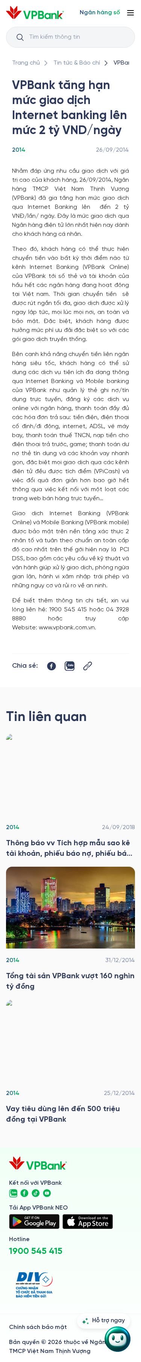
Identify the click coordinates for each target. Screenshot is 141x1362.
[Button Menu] (130, 12)
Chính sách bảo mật (38, 1327)
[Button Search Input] (19, 37)
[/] (35, 12)
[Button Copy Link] (88, 666)
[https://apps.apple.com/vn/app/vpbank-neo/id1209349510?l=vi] (87, 1221)
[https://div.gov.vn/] (34, 1285)
